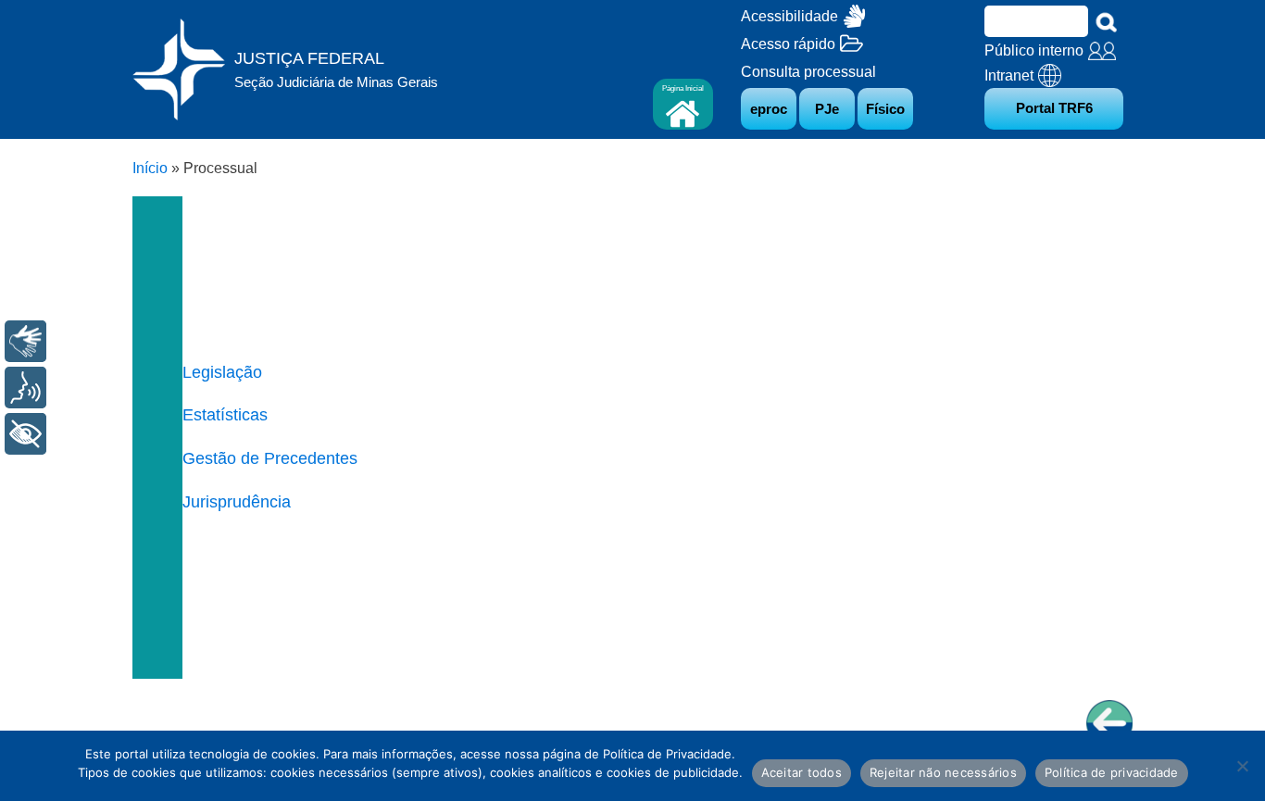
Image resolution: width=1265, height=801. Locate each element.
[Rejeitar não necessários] (1242, 766)
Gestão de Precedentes (269, 458)
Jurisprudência (236, 502)
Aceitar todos (801, 772)
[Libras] (25, 341)
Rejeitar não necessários (943, 772)
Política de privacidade (1112, 772)
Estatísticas (225, 415)
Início (150, 168)
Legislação (222, 372)
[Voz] (25, 387)
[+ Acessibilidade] (25, 434)
